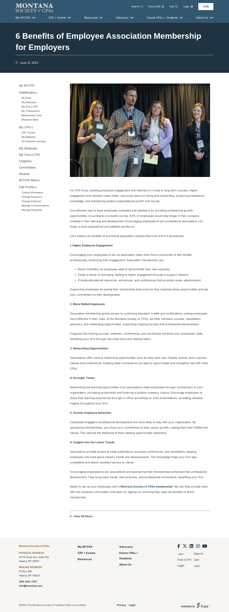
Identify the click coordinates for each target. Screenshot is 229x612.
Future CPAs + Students (162, 17)
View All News (83, 516)
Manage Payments (32, 209)
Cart (171, 6)
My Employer (29, 102)
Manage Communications (35, 205)
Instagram (198, 546)
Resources (91, 17)
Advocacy (122, 17)
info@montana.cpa (30, 585)
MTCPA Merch (29, 180)
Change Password (32, 196)
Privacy (121, 605)
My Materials (29, 137)
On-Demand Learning (33, 141)
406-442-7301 (28, 581)
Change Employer (31, 201)
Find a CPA (154, 6)
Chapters (25, 161)
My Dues (26, 97)
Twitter (185, 546)
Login (186, 6)
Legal (132, 605)
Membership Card (31, 115)
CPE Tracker (29, 132)
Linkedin (191, 546)
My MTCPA (23, 17)
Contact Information (32, 192)
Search (135, 6)
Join (206, 6)
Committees (27, 167)
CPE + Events (57, 17)
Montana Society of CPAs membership (146, 486)
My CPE (24, 127)
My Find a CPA (30, 106)
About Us (202, 17)
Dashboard (26, 92)
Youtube (204, 546)
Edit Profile (26, 187)
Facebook (178, 546)
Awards (24, 174)
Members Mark (30, 119)
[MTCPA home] (34, 7)
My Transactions (31, 111)
